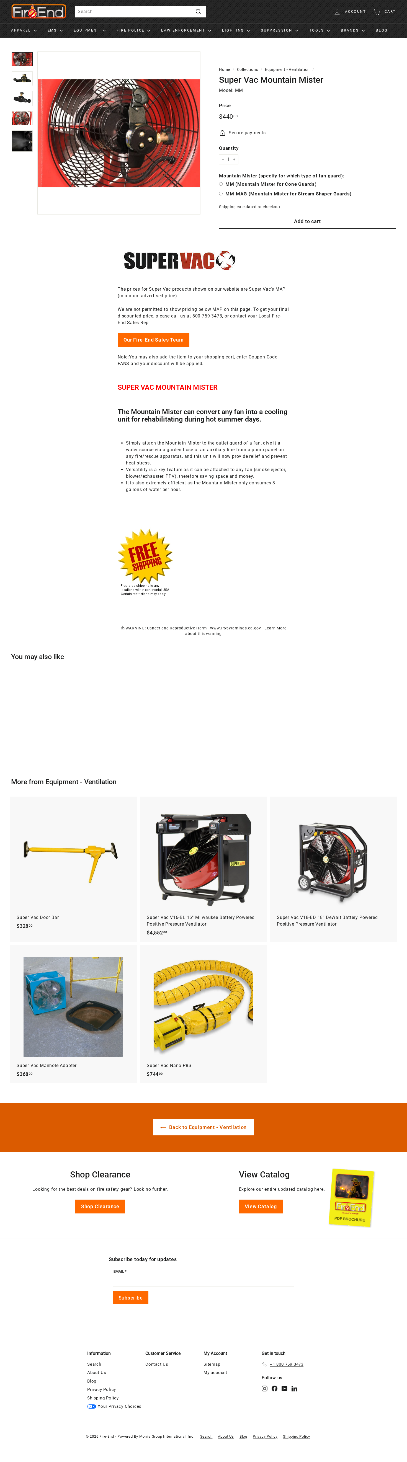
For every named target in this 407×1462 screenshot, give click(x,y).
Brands (350, 30)
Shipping (227, 207)
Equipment (87, 30)
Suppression (277, 30)
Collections (247, 69)
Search (94, 1364)
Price (225, 105)
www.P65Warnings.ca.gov (235, 628)
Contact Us (156, 1364)
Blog (382, 30)
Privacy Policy (101, 1389)
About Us (96, 1372)
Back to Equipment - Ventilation (207, 1127)
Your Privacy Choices (119, 1406)
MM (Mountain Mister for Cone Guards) (271, 184)
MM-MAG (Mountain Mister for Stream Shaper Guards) (288, 194)
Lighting (234, 30)
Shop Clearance (100, 1206)
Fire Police (131, 30)
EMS (53, 30)
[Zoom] (119, 133)
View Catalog (261, 1206)
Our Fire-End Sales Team (153, 340)
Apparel (21, 30)
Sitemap (212, 1364)
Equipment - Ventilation (287, 69)
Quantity (228, 148)
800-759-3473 (207, 316)
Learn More (275, 628)
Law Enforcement (184, 30)
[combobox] (140, 11)
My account (215, 1372)
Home (224, 69)
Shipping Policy (103, 1398)
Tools (317, 30)
